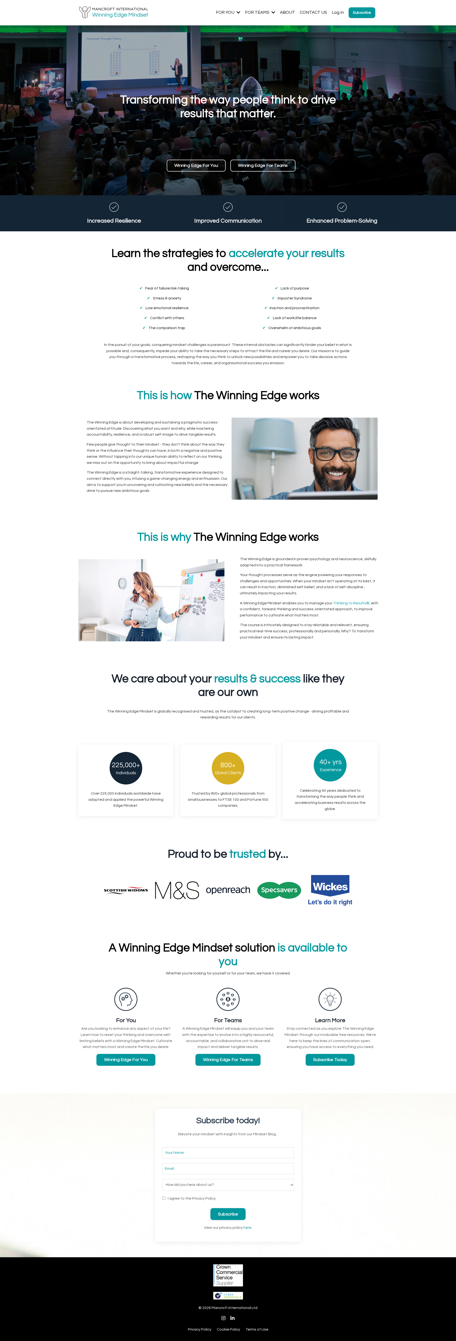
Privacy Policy (199, 1329)
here (247, 1227)
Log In (338, 12)
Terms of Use (257, 1329)
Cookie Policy (228, 1329)
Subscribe (362, 12)
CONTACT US (313, 12)
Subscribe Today (330, 1059)
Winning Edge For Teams (263, 165)
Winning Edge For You (196, 165)
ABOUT (287, 12)
